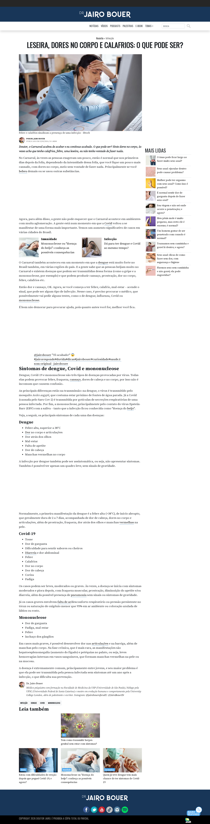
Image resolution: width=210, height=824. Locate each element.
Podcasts (115, 26)
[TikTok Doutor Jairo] (109, 809)
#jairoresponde (44, 359)
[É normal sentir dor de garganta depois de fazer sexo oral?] (151, 195)
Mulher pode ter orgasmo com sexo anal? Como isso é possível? (172, 184)
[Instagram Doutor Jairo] (116, 809)
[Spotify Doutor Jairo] (124, 809)
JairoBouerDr (117, 695)
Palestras (128, 26)
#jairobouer (83, 359)
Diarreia (30, 553)
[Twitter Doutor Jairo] (93, 809)
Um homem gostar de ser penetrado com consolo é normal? (171, 234)
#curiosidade (100, 359)
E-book (139, 26)
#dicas (70, 359)
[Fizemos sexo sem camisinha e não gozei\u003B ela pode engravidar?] (151, 270)
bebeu (23, 171)
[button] (194, 811)
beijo (130, 408)
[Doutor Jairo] (105, 14)
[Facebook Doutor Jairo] (86, 809)
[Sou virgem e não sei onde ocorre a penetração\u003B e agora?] (151, 208)
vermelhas (126, 522)
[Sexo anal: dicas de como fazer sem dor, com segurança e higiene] (151, 257)
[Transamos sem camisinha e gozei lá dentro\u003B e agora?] (151, 246)
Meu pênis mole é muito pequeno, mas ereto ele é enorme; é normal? (170, 222)
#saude (113, 359)
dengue (103, 262)
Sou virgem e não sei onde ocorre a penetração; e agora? (171, 209)
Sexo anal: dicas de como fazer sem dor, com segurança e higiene (171, 258)
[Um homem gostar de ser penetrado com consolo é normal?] (151, 233)
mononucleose (29, 300)
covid (42, 703)
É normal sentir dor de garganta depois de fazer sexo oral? (171, 196)
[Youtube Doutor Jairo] (101, 809)
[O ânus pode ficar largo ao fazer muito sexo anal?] (151, 160)
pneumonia (79, 595)
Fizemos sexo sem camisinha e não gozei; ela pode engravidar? (173, 271)
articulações (100, 643)
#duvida (60, 359)
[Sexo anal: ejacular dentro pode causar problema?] (151, 171)
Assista (99, 38)
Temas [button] (148, 26)
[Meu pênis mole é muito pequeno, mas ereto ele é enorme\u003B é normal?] (151, 221)
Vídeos (104, 26)
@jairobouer (42, 355)
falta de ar (64, 602)
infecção (24, 703)
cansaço (75, 379)
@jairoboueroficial (95, 695)
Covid (108, 223)
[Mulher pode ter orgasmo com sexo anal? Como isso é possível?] (151, 182)
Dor (27, 432)
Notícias (93, 26)
